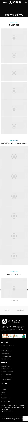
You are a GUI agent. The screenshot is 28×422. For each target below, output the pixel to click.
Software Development (6, 377)
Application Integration (6, 359)
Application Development (7, 371)
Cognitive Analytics (5, 353)
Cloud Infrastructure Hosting (8, 345)
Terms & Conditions (5, 397)
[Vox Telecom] (7, 310)
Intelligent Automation (6, 350)
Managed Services (5, 366)
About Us (3, 389)
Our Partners (4, 392)
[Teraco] (20, 310)
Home (2, 387)
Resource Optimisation (6, 356)
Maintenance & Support (6, 369)
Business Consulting (6, 379)
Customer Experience (6, 348)
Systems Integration (6, 374)
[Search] (26, 2)
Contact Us (3, 395)
